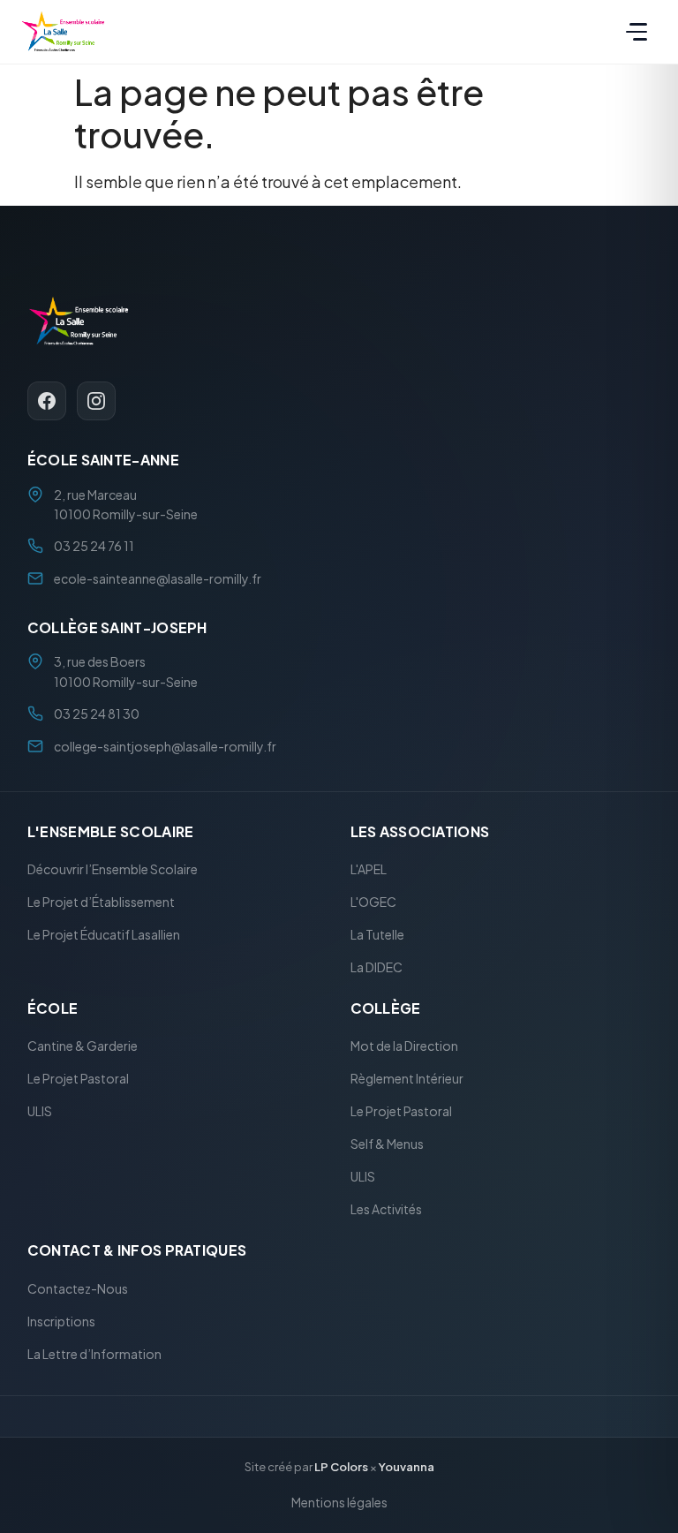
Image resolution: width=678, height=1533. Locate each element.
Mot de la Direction (404, 1046)
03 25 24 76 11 (94, 547)
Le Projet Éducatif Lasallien (103, 935)
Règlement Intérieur (406, 1079)
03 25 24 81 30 (96, 714)
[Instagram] (96, 401)
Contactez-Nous (77, 1288)
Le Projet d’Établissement (101, 902)
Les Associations (420, 831)
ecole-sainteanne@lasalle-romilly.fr (157, 578)
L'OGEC (373, 902)
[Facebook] (46, 401)
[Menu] (636, 32)
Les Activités (386, 1210)
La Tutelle (377, 935)
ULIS (39, 1112)
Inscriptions (61, 1321)
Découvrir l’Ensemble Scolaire (112, 870)
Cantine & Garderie (82, 1046)
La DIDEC (376, 968)
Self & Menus (387, 1144)
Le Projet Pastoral (78, 1079)
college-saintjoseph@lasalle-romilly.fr (165, 746)
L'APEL (368, 870)
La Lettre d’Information (94, 1354)
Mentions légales (339, 1502)
